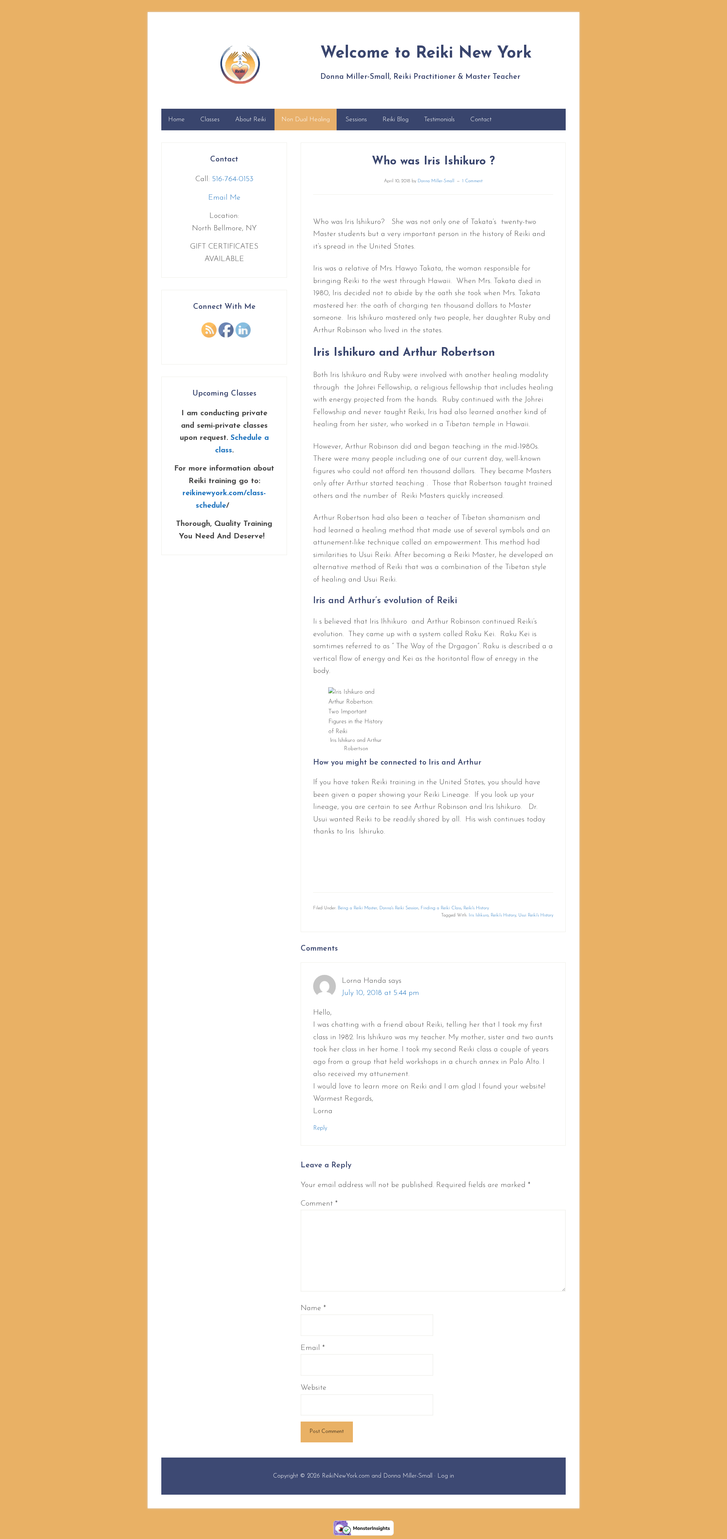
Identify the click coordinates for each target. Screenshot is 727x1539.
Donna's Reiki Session (398, 908)
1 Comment (472, 181)
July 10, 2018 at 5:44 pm (380, 993)
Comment (319, 1203)
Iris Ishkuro (478, 915)
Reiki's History (476, 908)
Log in (445, 1476)
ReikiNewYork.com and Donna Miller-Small (377, 1476)
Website (313, 1388)
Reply (320, 1128)
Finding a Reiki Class (441, 908)
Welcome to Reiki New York (240, 65)
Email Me (224, 198)
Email (313, 1348)
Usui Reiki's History (535, 915)
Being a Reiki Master (357, 908)
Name (313, 1308)
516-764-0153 (232, 179)
